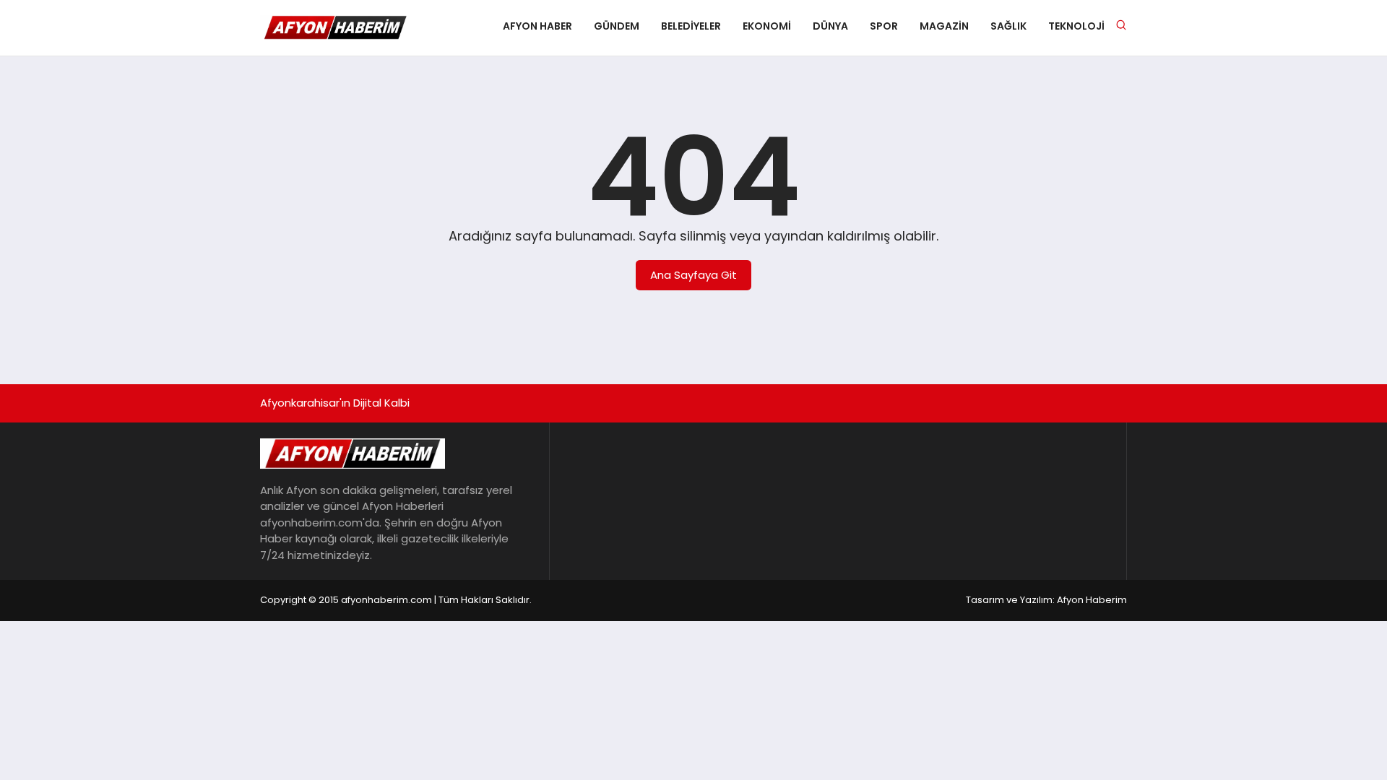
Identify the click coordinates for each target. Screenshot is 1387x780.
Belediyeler (691, 26)
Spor (884, 26)
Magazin (944, 26)
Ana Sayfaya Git (693, 274)
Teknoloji (1076, 26)
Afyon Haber (537, 26)
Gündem (616, 26)
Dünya (830, 26)
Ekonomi (767, 26)
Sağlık (1008, 26)
